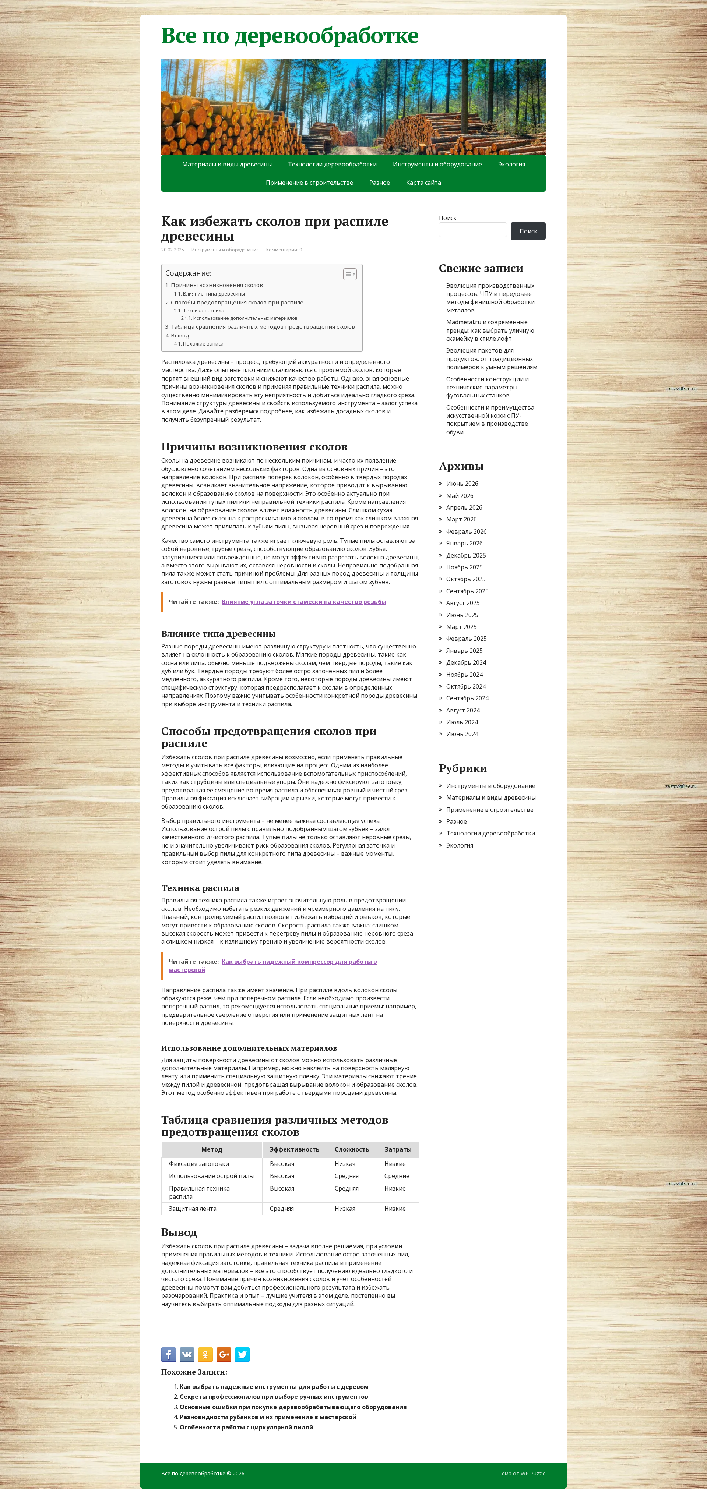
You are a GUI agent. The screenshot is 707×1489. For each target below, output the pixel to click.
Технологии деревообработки (332, 164)
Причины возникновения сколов (217, 285)
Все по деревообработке (290, 35)
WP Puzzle (533, 1473)
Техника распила (203, 310)
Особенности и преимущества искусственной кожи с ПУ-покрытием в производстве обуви (490, 419)
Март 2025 (461, 627)
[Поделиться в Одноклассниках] (205, 1354)
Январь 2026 (464, 543)
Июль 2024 (462, 722)
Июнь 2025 (462, 615)
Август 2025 (463, 603)
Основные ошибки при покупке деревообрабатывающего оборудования (293, 1407)
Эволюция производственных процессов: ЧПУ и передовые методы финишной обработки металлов (490, 298)
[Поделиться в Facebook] (168, 1354)
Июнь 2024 (462, 734)
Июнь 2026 (462, 484)
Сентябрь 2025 (467, 591)
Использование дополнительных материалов (245, 318)
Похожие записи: (204, 343)
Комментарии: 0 (284, 250)
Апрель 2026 (464, 507)
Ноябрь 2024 (464, 675)
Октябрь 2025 (466, 579)
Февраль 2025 (466, 638)
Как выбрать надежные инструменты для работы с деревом (274, 1387)
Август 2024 (463, 710)
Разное (379, 182)
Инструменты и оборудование (437, 164)
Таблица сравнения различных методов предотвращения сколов (263, 326)
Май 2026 (460, 496)
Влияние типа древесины (214, 293)
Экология (511, 164)
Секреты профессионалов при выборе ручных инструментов (274, 1397)
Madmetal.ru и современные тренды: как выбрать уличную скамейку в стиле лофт (490, 330)
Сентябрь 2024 (467, 698)
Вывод (180, 335)
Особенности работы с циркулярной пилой (246, 1427)
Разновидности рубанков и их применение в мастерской (268, 1417)
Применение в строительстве (309, 182)
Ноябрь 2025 (464, 567)
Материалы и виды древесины (227, 164)
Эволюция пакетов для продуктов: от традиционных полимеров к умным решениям (491, 358)
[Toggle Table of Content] (346, 274)
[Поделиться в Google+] (224, 1354)
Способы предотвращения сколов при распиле (237, 302)
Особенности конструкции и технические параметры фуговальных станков (487, 387)
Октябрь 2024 (466, 686)
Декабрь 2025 (466, 555)
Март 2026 (461, 519)
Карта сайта (423, 182)
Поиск (448, 218)
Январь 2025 (464, 651)
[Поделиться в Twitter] (242, 1354)
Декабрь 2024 (466, 662)
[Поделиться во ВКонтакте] (187, 1354)
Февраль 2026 (466, 531)
